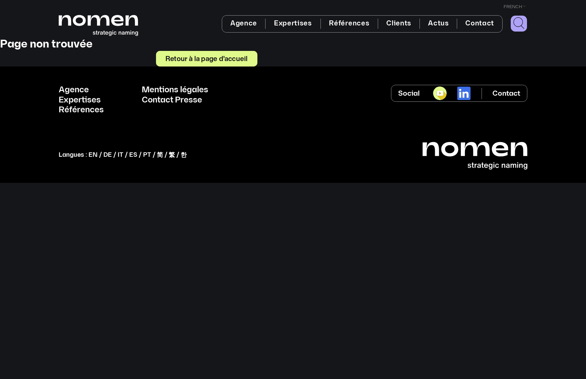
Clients (398, 23)
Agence (243, 23)
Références (349, 23)
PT (147, 155)
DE (107, 155)
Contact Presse (172, 100)
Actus (438, 23)
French (513, 7)
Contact (479, 23)
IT (120, 155)
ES (133, 155)
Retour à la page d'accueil (206, 58)
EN (93, 155)
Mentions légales (175, 90)
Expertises (293, 23)
